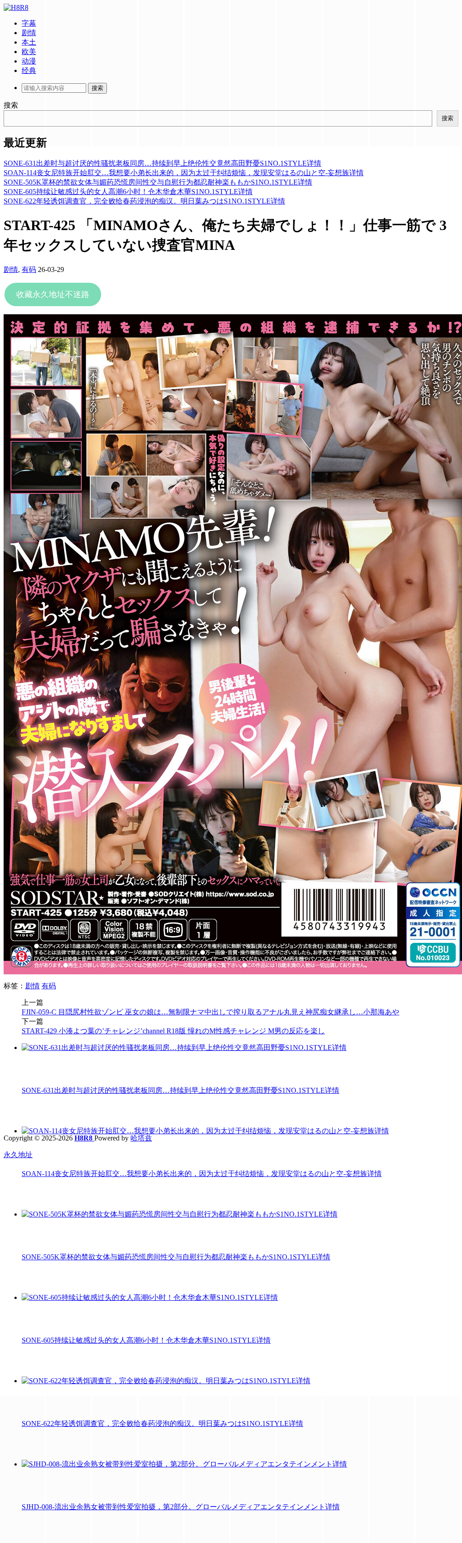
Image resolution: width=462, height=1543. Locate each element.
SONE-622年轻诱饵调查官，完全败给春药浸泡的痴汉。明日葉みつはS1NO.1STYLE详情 (144, 201)
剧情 (11, 269)
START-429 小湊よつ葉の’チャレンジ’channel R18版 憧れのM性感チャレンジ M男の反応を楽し (173, 1031)
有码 (29, 269)
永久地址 (18, 1154)
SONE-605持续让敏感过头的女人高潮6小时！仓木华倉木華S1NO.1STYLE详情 (128, 191)
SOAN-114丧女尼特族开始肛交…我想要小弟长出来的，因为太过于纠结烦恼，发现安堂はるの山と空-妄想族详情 (184, 172)
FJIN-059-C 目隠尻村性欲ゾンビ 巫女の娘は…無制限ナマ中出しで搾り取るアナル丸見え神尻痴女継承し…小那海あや (210, 1012)
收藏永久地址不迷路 (52, 294)
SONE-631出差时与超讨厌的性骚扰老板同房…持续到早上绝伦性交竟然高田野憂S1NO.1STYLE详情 (162, 163)
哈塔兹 (141, 1138)
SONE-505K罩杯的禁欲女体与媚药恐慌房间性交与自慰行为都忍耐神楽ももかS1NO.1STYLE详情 (158, 182)
